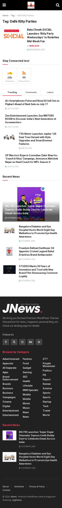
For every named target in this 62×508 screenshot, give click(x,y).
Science (47, 388)
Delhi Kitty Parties (25, 15)
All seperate (9, 367)
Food (26, 363)
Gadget (27, 367)
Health (26, 381)
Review (47, 384)
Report (46, 379)
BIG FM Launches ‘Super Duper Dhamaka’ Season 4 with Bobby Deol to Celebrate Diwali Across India (30, 209)
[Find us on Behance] (30, 342)
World (46, 415)
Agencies (8, 363)
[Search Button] (57, 5)
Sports (46, 392)
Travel (46, 410)
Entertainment (11, 410)
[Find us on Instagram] (22, 342)
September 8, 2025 (37, 50)
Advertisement (11, 359)
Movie (26, 403)
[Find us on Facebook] (6, 342)
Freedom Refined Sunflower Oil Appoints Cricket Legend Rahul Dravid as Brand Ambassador (36, 251)
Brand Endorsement (10, 378)
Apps (5, 372)
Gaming (27, 372)
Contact (6, 490)
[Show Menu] (4, 5)
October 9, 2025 (14, 218)
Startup (47, 401)
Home (5, 15)
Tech (45, 406)
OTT (45, 359)
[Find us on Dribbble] (39, 342)
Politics (47, 370)
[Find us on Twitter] (14, 342)
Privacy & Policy (37, 486)
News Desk (34, 46)
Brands (7, 384)
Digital (6, 406)
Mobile (27, 394)
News (26, 412)
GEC (25, 376)
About (6, 486)
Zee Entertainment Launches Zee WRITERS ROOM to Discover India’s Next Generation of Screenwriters (30, 119)
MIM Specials (11, 30)
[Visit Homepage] (31, 5)
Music (26, 408)
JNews (13, 497)
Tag (12, 15)
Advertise (19, 486)
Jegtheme (17, 500)
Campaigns (9, 397)
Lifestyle (28, 385)
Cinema (7, 401)
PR (44, 375)
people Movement (49, 365)
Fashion (27, 359)
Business (8, 388)
